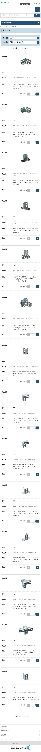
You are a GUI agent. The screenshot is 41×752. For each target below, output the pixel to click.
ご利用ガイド (5, 726)
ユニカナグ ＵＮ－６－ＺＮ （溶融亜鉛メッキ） (24, 692)
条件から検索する (7, 22)
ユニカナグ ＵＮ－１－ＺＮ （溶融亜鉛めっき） (24, 413)
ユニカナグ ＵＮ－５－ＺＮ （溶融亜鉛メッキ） (24, 645)
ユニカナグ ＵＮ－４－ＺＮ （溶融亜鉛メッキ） (24, 599)
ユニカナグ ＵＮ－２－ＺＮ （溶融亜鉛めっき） (24, 459)
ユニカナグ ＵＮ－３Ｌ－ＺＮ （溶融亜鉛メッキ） (25, 506)
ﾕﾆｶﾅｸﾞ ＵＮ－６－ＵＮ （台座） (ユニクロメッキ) (25, 366)
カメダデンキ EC (5, 26)
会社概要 (3, 735)
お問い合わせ (5, 730)
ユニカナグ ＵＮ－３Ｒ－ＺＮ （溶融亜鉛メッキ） (25, 552)
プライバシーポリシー (7, 739)
